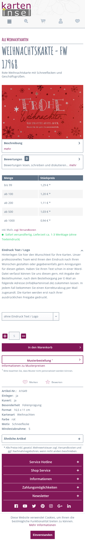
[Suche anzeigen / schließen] (26, 21)
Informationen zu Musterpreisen (23, 366)
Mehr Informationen (42, 525)
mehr (7, 149)
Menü (9, 21)
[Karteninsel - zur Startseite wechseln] (42, 9)
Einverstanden (42, 535)
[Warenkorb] (43, 21)
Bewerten (56, 382)
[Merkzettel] (77, 21)
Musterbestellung (40, 360)
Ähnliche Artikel (15, 438)
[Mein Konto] (61, 21)
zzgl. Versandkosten (25, 229)
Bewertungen (13, 159)
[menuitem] (9, 21)
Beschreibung (13, 143)
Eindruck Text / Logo (16, 250)
